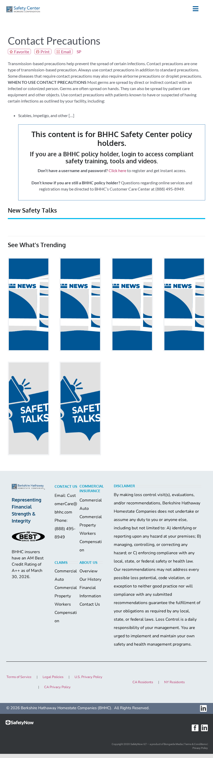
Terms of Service (18, 677)
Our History (90, 579)
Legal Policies (53, 677)
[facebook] (195, 728)
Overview (88, 571)
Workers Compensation (90, 542)
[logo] (23, 7)
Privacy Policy (200, 748)
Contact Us (89, 604)
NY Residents (174, 682)
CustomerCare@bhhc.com (66, 504)
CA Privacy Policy (57, 687)
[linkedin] (203, 708)
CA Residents (142, 682)
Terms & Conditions (195, 744)
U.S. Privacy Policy (88, 677)
